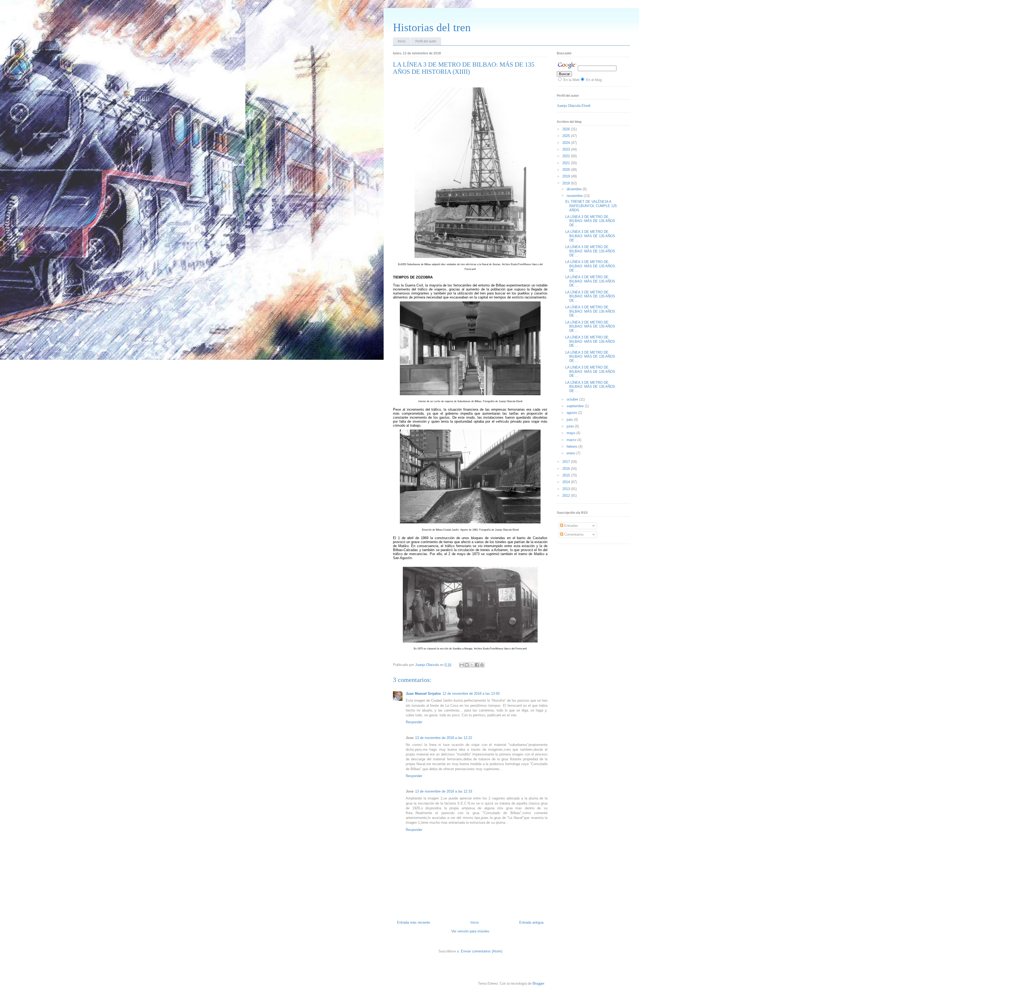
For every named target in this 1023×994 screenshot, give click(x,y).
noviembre (575, 196)
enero (571, 453)
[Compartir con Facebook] (477, 665)
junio (571, 426)
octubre (573, 399)
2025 (566, 136)
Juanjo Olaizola (427, 665)
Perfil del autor (425, 41)
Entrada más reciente (413, 922)
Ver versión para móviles (470, 931)
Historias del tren (432, 27)
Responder (414, 722)
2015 (566, 475)
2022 (566, 156)
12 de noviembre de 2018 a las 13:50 (471, 694)
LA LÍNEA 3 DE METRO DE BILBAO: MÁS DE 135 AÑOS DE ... (590, 221)
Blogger (538, 983)
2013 (566, 489)
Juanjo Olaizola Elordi (573, 106)
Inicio (401, 41)
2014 (566, 482)
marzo (572, 440)
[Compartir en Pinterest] (482, 665)
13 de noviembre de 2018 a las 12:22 (443, 738)
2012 (566, 496)
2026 (566, 129)
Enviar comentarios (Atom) (481, 951)
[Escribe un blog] (466, 665)
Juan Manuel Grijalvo (423, 694)
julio (570, 420)
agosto (572, 413)
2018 (566, 183)
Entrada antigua (531, 922)
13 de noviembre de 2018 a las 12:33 (443, 791)
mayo (571, 433)
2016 (566, 469)
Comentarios (573, 534)
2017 (566, 462)
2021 (566, 163)
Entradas (570, 526)
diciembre (575, 189)
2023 (566, 149)
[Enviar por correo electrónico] (461, 665)
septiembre (576, 406)
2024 (566, 143)
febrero (572, 446)
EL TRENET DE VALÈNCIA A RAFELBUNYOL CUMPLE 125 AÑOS (591, 206)
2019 (566, 176)
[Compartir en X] (471, 665)
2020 (566, 170)
